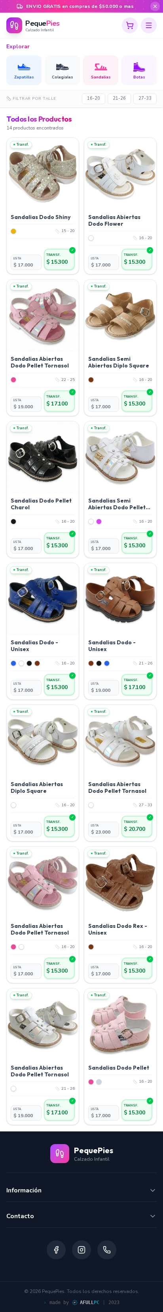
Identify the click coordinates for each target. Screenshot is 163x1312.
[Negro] (13, 521)
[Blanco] (91, 238)
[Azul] (13, 663)
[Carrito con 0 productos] (130, 25)
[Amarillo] (13, 231)
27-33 (145, 98)
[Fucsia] (99, 521)
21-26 (119, 98)
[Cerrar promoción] (155, 6)
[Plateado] (99, 1082)
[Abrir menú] (149, 25)
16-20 (93, 98)
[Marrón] (91, 380)
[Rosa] (13, 380)
